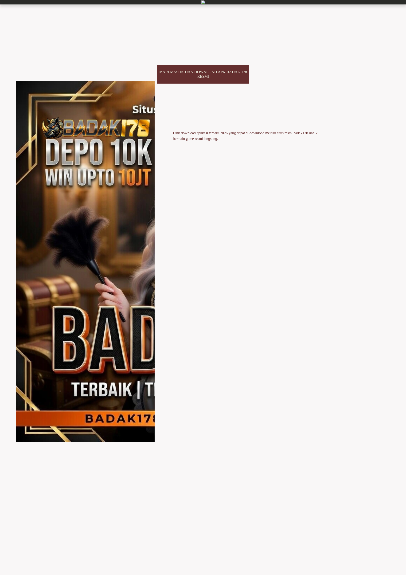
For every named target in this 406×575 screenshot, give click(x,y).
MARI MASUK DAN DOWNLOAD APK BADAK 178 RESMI (203, 74)
